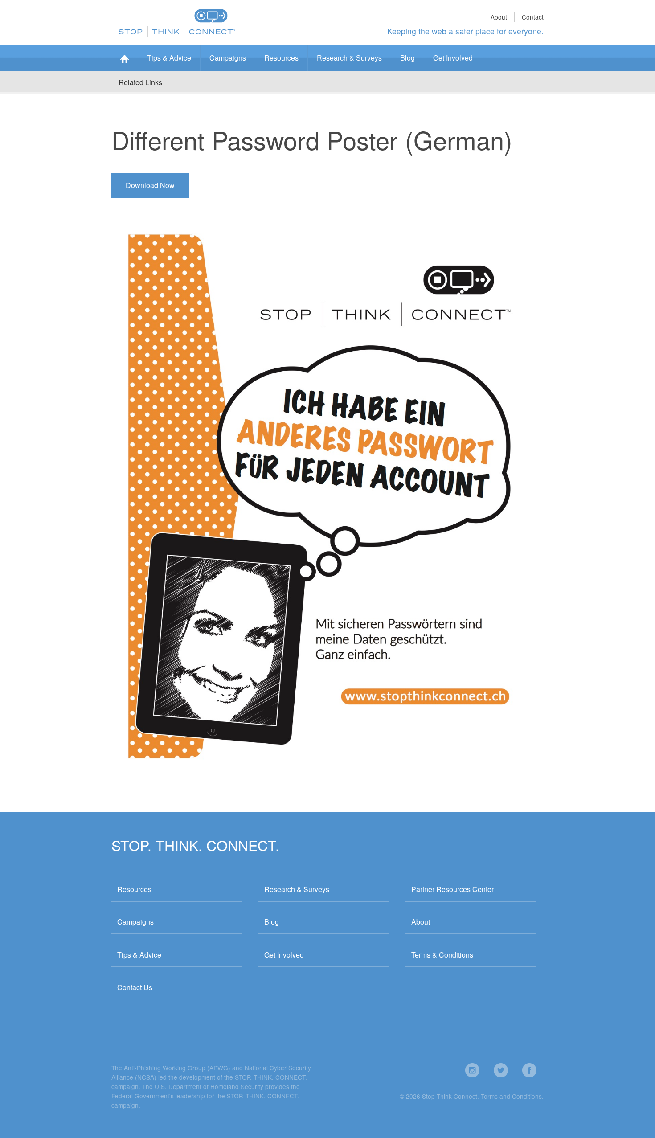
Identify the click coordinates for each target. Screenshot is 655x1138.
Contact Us (134, 987)
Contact (533, 16)
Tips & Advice (169, 58)
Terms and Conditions (511, 1096)
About (499, 16)
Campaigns (227, 58)
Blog (407, 58)
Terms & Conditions (442, 955)
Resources (281, 58)
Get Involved (453, 58)
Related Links (140, 82)
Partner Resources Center (452, 889)
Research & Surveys (349, 58)
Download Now (150, 185)
